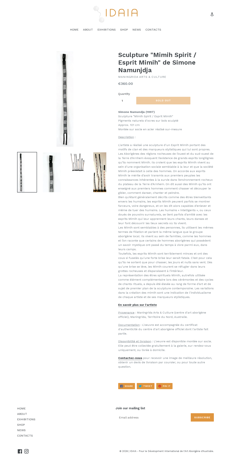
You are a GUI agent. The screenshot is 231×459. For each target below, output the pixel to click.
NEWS (136, 29)
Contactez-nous (130, 358)
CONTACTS (153, 29)
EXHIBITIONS (106, 29)
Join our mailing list (130, 408)
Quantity (124, 94)
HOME (74, 29)
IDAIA (133, 451)
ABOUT (88, 29)
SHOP (124, 29)
